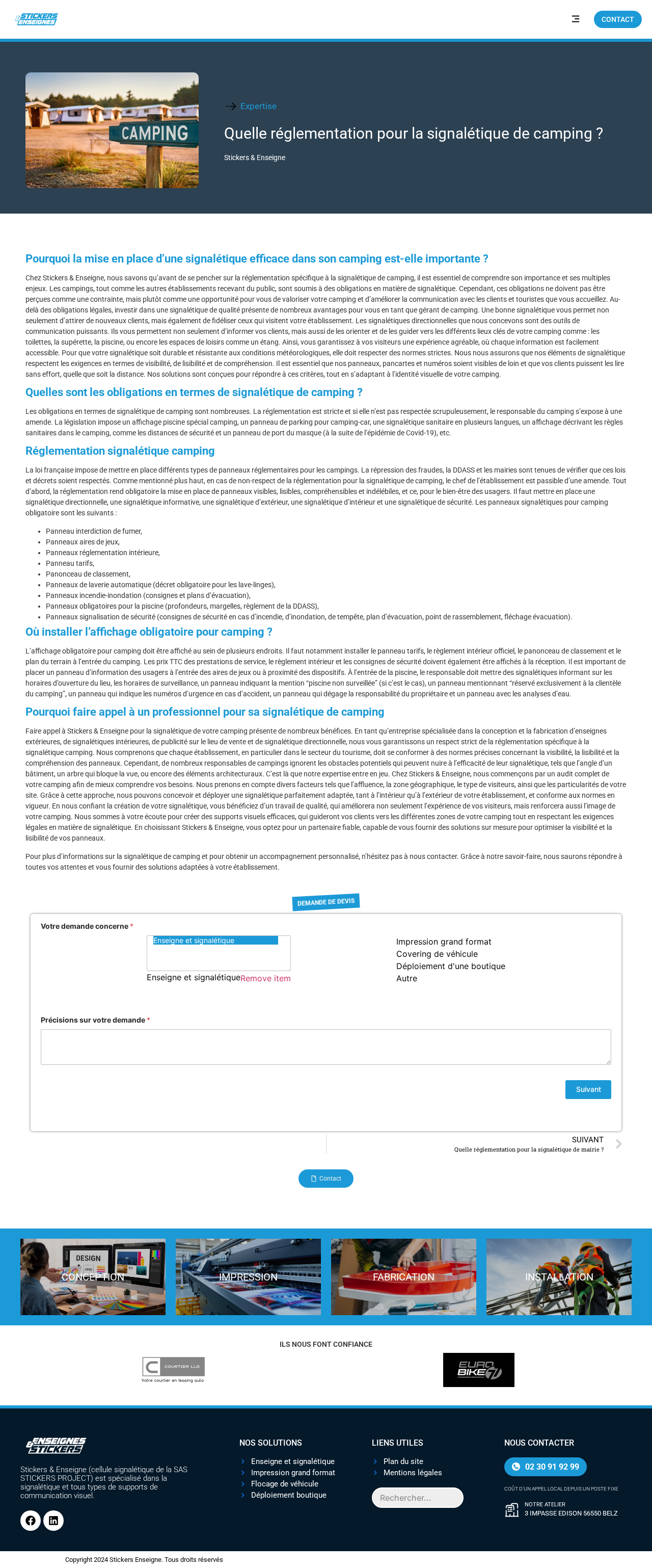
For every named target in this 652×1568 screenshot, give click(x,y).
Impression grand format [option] (444, 941)
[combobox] (326, 967)
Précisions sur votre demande (95, 1019)
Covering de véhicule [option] (437, 954)
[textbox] (149, 992)
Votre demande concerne (87, 926)
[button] (575, 19)
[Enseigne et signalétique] (215, 940)
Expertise (258, 106)
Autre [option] (406, 978)
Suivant (588, 1089)
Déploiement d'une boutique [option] (450, 966)
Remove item (265, 978)
